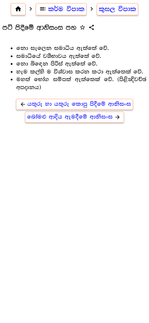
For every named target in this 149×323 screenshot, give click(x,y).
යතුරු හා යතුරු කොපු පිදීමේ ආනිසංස (75, 104)
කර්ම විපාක (62, 9)
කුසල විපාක (117, 9)
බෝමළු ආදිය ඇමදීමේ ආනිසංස (74, 117)
